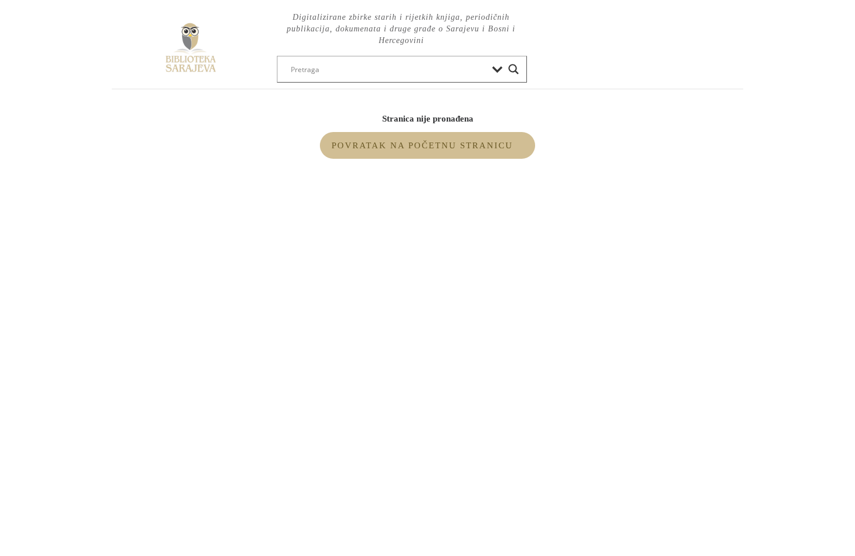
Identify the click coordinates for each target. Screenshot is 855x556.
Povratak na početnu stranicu (434, 149)
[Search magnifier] (513, 69)
